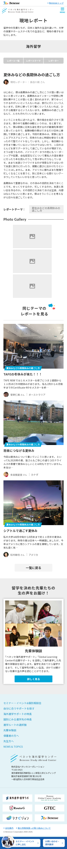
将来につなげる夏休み (18, 450)
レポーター (53, 60)
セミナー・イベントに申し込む (25, 843)
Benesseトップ (56, 3)
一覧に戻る (33, 567)
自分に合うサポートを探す (18, 708)
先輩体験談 (9, 730)
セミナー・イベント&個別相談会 (22, 703)
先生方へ (8, 741)
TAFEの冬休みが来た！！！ (22, 374)
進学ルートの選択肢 (15, 725)
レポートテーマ (33, 60)
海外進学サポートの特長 (17, 714)
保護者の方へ (11, 735)
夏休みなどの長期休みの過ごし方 (46, 209)
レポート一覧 (13, 60)
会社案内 (9, 828)
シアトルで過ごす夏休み (20, 530)
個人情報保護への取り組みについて (34, 828)
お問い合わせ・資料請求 (52, 843)
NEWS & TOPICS (13, 746)
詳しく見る (33, 679)
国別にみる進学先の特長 (17, 719)
